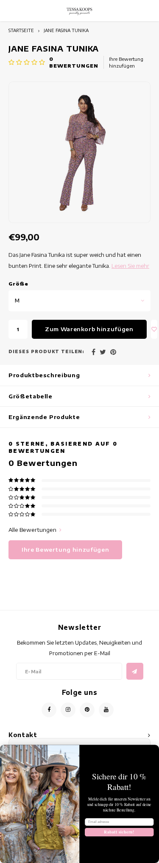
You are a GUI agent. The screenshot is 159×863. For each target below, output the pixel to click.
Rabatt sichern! (119, 832)
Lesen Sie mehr (130, 265)
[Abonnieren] (134, 671)
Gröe (18, 283)
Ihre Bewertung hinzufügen (126, 62)
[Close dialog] (5, 749)
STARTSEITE (21, 30)
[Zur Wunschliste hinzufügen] (154, 329)
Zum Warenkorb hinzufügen (89, 329)
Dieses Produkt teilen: (46, 351)
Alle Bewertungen (32, 529)
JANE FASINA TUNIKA (66, 30)
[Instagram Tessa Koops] (68, 709)
